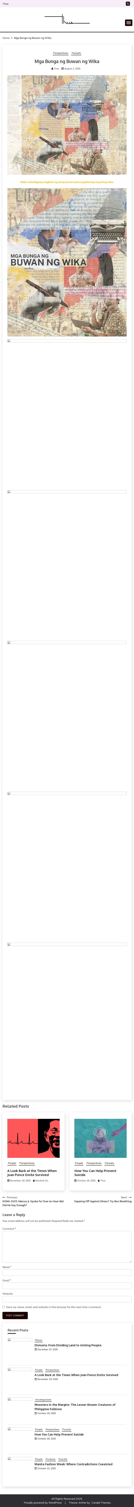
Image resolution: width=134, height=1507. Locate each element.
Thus (5, 3)
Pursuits (76, 53)
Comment (9, 1228)
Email (6, 1280)
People (12, 1163)
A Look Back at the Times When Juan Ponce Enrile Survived (32, 1173)
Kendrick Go (41, 1180)
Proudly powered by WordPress (43, 1502)
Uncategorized (43, 1399)
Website (7, 1293)
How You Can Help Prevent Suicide (95, 1173)
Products (50, 1459)
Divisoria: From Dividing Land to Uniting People (68, 1345)
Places (38, 1340)
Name (6, 1267)
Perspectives (60, 53)
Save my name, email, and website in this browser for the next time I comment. (53, 1307)
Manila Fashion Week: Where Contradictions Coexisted (73, 1464)
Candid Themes (101, 1502)
